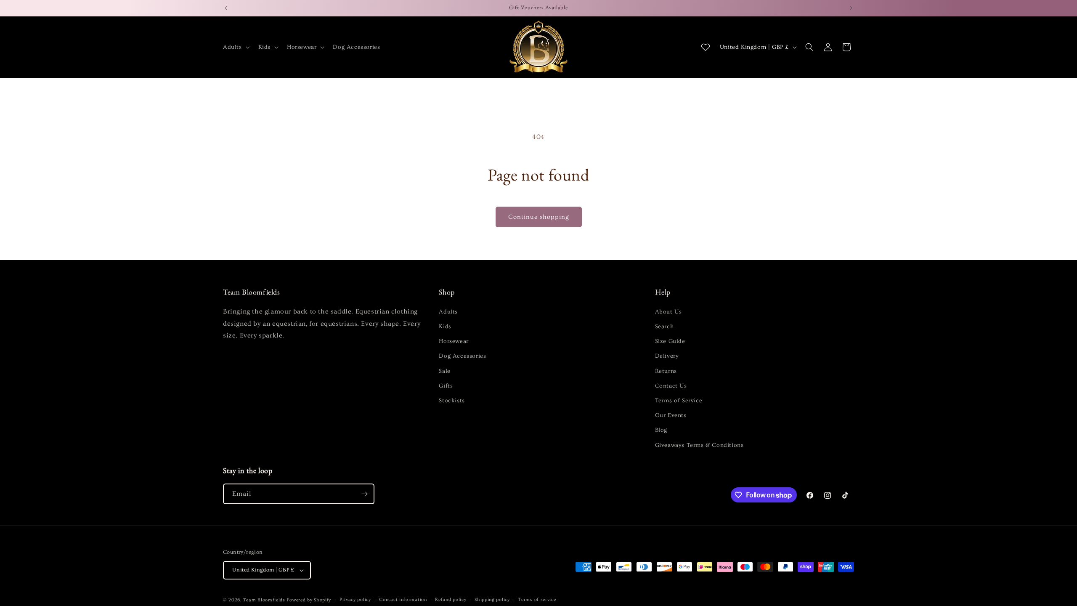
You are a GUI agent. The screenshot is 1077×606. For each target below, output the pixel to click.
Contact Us (671, 386)
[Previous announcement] (226, 8)
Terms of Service (679, 400)
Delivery (667, 356)
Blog (661, 430)
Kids (445, 326)
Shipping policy (492, 599)
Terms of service (537, 599)
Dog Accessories (462, 356)
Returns (666, 371)
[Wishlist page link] (705, 47)
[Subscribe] (364, 494)
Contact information (403, 599)
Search (664, 326)
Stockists (451, 400)
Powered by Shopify (309, 600)
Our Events (671, 415)
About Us (668, 311)
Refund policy (450, 599)
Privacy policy (355, 599)
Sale (444, 371)
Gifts (446, 386)
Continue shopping (538, 217)
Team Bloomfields (264, 600)
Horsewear (453, 341)
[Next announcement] (851, 8)
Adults (448, 311)
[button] (235, 47)
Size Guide (670, 341)
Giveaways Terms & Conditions (699, 445)
